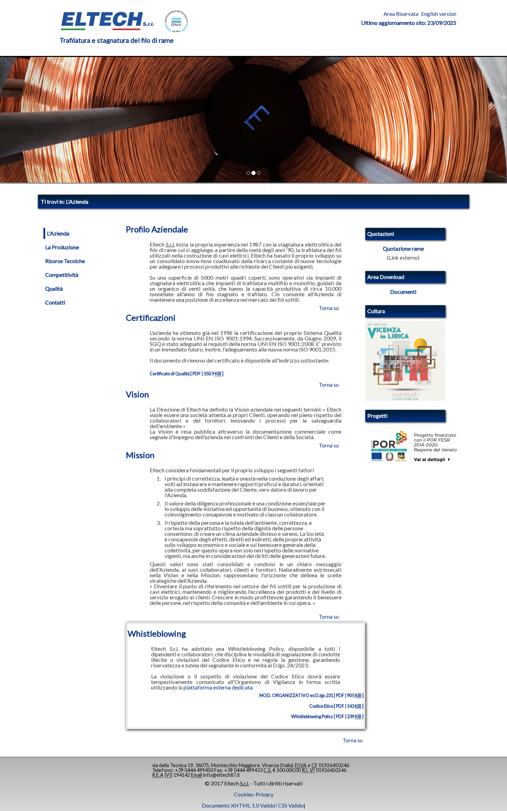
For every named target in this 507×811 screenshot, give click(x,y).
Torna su (329, 308)
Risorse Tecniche (65, 261)
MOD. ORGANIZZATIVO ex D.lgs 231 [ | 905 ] (311, 695)
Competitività (61, 275)
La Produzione (62, 247)
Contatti (55, 302)
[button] (38, 120)
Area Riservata (401, 14)
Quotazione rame (403, 248)
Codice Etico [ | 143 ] (336, 706)
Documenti (403, 292)
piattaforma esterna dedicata (217, 687)
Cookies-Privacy (254, 794)
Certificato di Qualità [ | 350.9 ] (186, 373)
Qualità (54, 288)
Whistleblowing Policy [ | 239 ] (327, 716)
